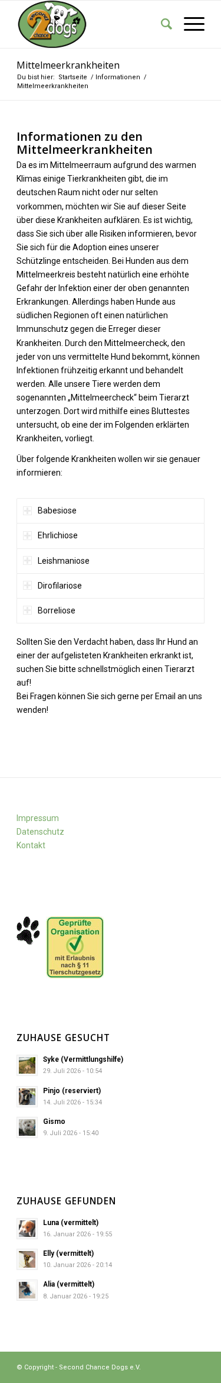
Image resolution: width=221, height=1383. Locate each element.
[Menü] (188, 24)
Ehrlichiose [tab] (58, 535)
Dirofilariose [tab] (60, 585)
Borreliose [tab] (56, 610)
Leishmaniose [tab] (64, 561)
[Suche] (160, 24)
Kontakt (31, 845)
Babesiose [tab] (57, 510)
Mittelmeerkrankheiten (68, 65)
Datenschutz (40, 831)
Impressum (38, 818)
